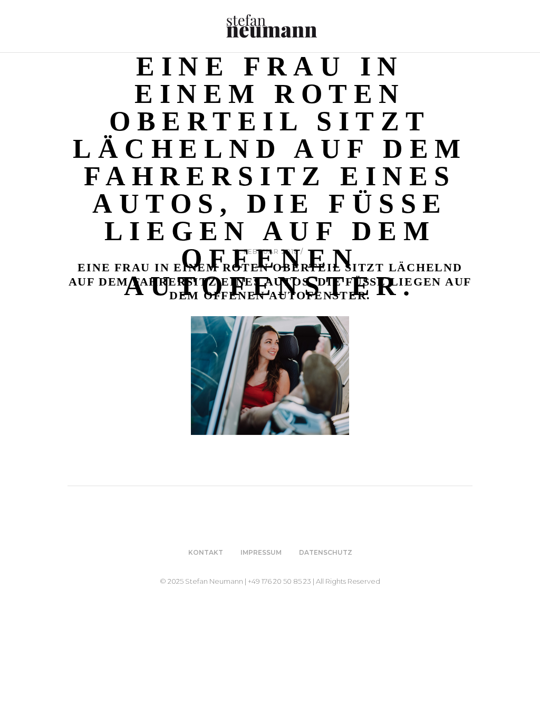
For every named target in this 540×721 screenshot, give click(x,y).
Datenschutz (325, 552)
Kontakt (205, 552)
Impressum (261, 552)
